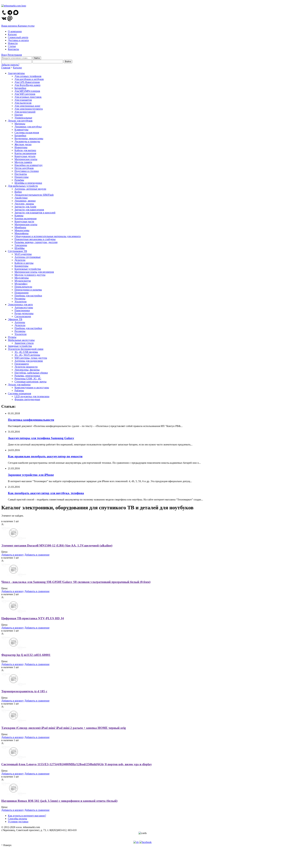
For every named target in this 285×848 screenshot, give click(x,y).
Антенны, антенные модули (30, 188)
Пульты (12, 337)
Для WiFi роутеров (25, 94)
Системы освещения (19, 393)
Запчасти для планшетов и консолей (35, 212)
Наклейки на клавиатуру (29, 165)
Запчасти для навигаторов (29, 209)
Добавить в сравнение (36, 554)
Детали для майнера (19, 384)
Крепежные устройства (28, 269)
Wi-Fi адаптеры (23, 254)
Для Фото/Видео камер (27, 85)
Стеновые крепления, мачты (31, 381)
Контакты (13, 49)
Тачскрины (21, 245)
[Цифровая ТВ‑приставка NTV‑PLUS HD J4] (13, 612)
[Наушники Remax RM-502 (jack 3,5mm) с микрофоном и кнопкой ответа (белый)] (13, 794)
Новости (13, 43)
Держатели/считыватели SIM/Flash (34, 194)
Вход (4, 54)
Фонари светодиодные (27, 399)
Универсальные (23, 117)
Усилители (21, 301)
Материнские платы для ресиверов (34, 271)
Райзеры (19, 390)
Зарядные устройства (20, 346)
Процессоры (22, 177)
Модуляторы (22, 277)
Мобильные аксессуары (21, 340)
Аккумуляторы (16, 73)
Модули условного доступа (30, 274)
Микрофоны (22, 233)
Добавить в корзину (12, 554)
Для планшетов (23, 100)
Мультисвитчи (23, 280)
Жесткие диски (23, 144)
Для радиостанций (25, 111)
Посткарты (21, 174)
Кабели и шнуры (24, 263)
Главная (5, 67)
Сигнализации (23, 316)
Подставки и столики (27, 171)
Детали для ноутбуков (20, 120)
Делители (20, 260)
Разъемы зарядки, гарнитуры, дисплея (36, 242)
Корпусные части (24, 221)
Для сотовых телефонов (28, 76)
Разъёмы (19, 180)
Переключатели (23, 286)
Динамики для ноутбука (28, 126)
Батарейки (20, 88)
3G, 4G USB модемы (26, 352)
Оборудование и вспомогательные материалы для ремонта (48, 236)
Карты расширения (25, 153)
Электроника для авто (20, 304)
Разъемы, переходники (27, 375)
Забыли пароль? (10, 64)
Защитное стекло (24, 343)
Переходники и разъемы (28, 289)
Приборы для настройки (28, 295)
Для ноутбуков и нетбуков (29, 79)
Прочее (19, 114)
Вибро (18, 191)
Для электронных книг (27, 105)
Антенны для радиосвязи (29, 360)
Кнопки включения (25, 218)
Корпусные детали (25, 156)
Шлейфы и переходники (28, 183)
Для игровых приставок (28, 97)
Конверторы (21, 266)
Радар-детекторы (24, 313)
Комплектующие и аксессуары (32, 387)
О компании (15, 31)
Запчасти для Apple (25, 206)
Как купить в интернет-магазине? (27, 815)
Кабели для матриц (25, 150)
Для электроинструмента (29, 108)
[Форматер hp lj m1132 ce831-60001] (13, 648)
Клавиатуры (21, 129)
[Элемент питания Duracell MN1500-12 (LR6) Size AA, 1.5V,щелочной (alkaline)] (13, 539)
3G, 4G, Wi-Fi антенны (27, 354)
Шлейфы (20, 248)
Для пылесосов (23, 102)
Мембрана (20, 227)
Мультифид (21, 283)
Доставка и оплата (18, 40)
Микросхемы (22, 230)
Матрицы (20, 123)
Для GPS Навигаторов (27, 82)
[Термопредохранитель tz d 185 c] (13, 685)
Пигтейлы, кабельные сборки (31, 372)
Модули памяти (23, 162)
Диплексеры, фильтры (27, 369)
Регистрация (15, 54)
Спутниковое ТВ (17, 251)
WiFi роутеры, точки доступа (31, 357)
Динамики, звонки (25, 200)
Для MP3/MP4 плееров (27, 91)
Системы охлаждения (27, 132)
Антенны (20, 322)
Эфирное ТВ (15, 319)
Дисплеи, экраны (24, 203)
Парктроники (22, 310)
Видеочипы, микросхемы (29, 138)
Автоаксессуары (24, 307)
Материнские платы (26, 159)
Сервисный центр (18, 37)
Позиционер (22, 292)
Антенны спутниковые (28, 257)
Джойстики (21, 197)
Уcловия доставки (18, 821)
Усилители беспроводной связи (25, 349)
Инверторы (21, 147)
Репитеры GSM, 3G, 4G (28, 378)
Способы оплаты (17, 818)
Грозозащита (22, 363)
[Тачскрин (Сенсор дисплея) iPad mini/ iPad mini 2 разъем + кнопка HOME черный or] (13, 721)
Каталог (12, 34)
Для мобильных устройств (23, 185)
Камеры (19, 215)
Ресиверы (20, 298)
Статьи (12, 46)
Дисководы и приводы (27, 141)
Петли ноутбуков (24, 168)
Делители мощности (26, 366)
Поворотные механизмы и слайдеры (35, 239)
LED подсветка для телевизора (32, 396)
